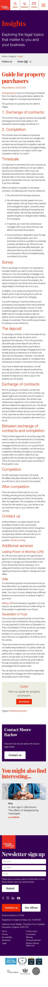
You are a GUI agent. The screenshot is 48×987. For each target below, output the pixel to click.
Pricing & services (33, 940)
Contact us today (17, 540)
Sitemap (29, 937)
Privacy (5, 934)
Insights (12, 56)
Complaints (30, 934)
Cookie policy (31, 931)
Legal (4, 943)
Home (4, 56)
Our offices (31, 907)
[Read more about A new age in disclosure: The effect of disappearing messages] (24, 802)
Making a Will (7, 603)
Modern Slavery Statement (32, 944)
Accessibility (7, 937)
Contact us (15, 755)
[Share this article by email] (26, 61)
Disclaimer (6, 940)
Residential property (18, 711)
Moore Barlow (8, 87)
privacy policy (20, 879)
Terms (4, 931)
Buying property (9, 93)
